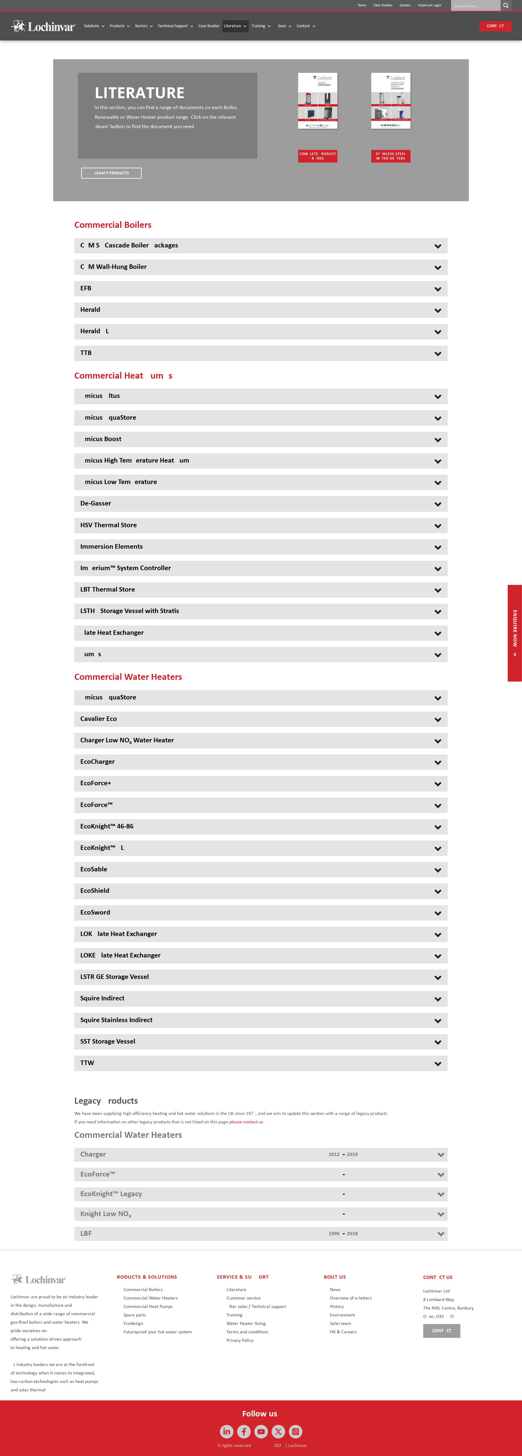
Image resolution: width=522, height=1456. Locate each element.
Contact (303, 26)
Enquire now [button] (515, 629)
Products (117, 26)
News (362, 5)
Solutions (91, 26)
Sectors (141, 26)
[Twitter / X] (278, 1431)
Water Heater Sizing (246, 1323)
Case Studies (383, 5)
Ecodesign (133, 1323)
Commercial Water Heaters (151, 1298)
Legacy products (111, 173)
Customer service (244, 1298)
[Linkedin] (227, 1431)
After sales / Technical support (256, 1306)
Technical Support (173, 26)
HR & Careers (343, 1332)
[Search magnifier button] (506, 5)
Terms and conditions (247, 1332)
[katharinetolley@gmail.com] (244, 1431)
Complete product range (318, 156)
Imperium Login (429, 5)
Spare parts (135, 1315)
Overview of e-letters (351, 1298)
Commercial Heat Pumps (148, 1306)
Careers (405, 5)
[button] (495, 26)
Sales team (340, 1323)
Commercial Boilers (143, 1289)
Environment (342, 1315)
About (281, 26)
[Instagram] (295, 1431)
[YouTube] (261, 1431)
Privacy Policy (240, 1340)
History (337, 1306)
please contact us (246, 1122)
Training (258, 26)
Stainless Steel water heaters (391, 156)
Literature (232, 26)
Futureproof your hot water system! (158, 1332)
